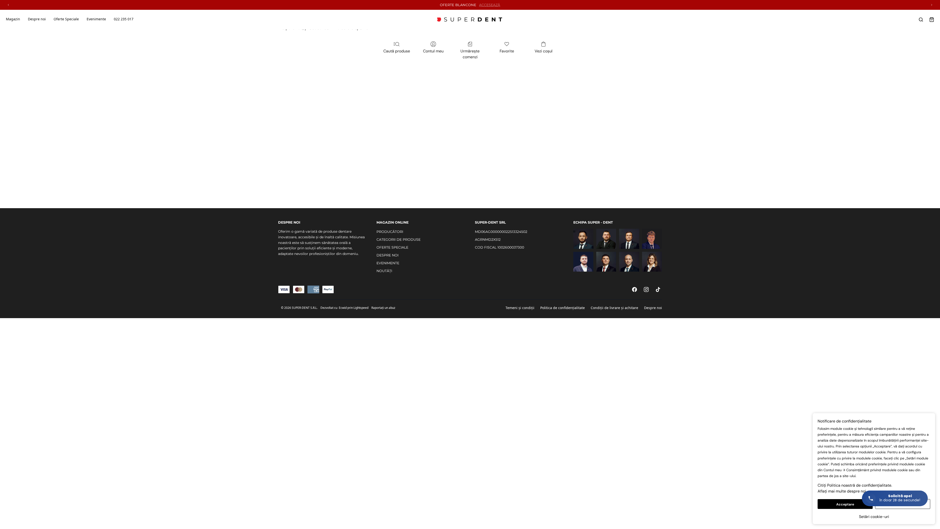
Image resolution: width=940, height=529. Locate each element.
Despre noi (653, 307)
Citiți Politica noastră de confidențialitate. (855, 485)
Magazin (13, 19)
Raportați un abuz (383, 308)
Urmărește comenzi (470, 54)
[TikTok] (658, 289)
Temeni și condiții (519, 307)
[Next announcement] (931, 4)
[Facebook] (634, 289)
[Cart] (931, 19)
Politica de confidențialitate (562, 307)
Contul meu (433, 51)
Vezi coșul (543, 51)
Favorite (507, 51)
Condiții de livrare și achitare (614, 307)
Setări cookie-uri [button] (874, 516)
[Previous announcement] (8, 4)
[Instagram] (646, 289)
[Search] (920, 19)
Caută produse (396, 51)
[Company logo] (470, 19)
